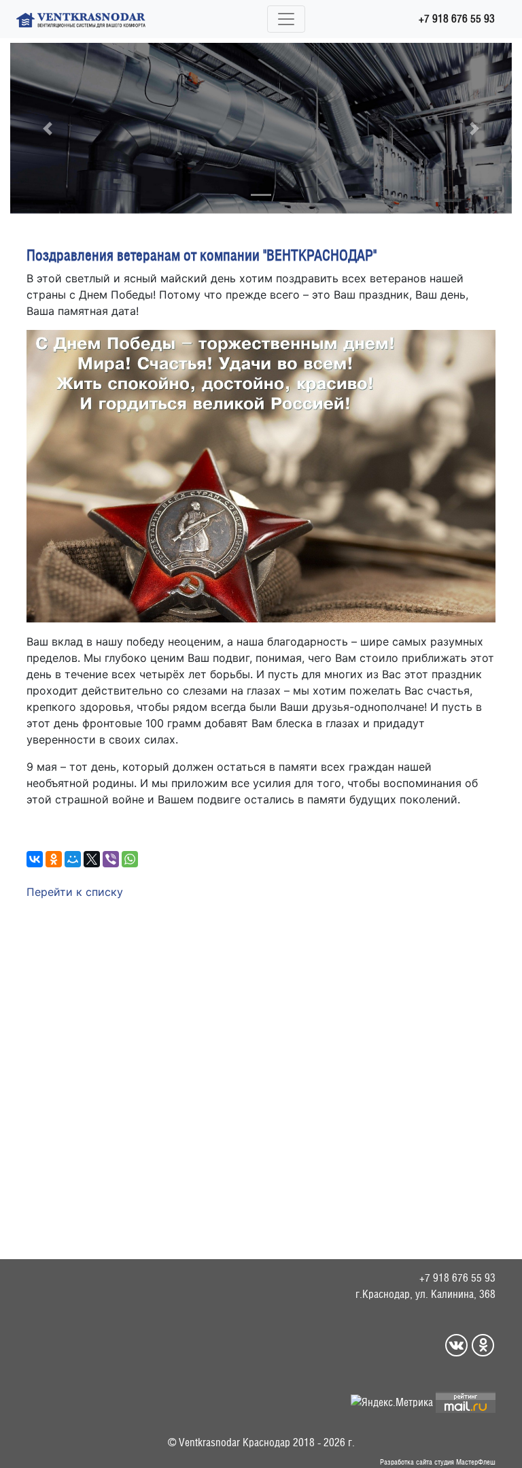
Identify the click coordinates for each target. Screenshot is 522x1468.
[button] (48, 128)
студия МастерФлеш (464, 1462)
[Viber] (111, 859)
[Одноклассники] (54, 859)
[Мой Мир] (73, 859)
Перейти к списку (75, 892)
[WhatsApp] (130, 859)
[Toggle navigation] (286, 19)
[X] (92, 859)
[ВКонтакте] (35, 859)
